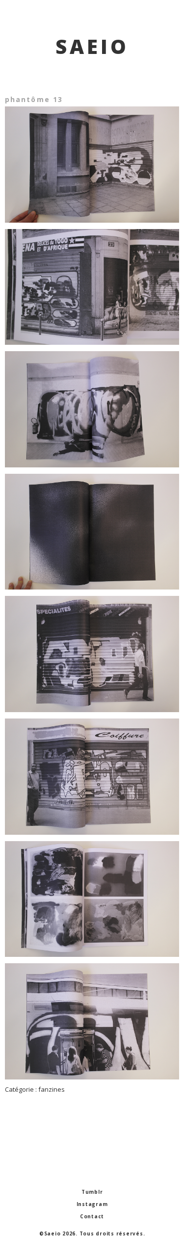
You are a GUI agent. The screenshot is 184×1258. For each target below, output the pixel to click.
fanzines (51, 1089)
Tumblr (92, 1191)
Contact (92, 1216)
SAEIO (92, 46)
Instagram (92, 1204)
